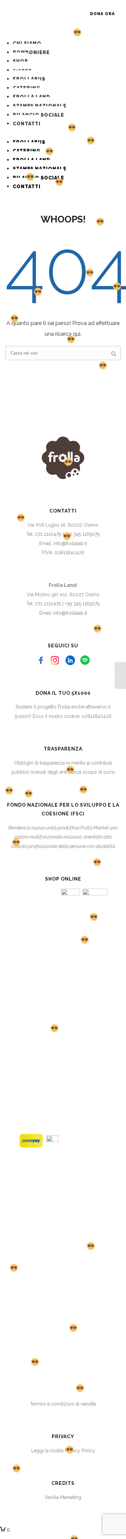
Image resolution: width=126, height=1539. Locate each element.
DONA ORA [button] (102, 13)
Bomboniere (31, 52)
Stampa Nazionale (40, 106)
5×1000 (22, 716)
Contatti (27, 123)
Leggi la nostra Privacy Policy (63, 1450)
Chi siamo (27, 43)
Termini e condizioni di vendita (63, 1404)
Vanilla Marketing (63, 1497)
